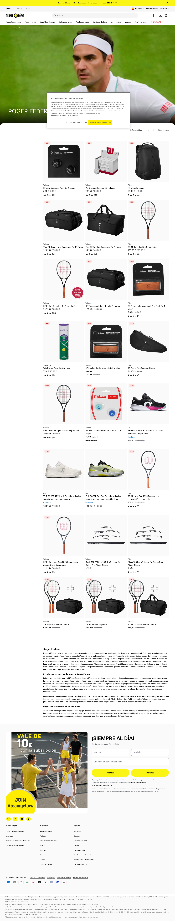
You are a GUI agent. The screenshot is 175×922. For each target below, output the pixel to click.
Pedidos (43, 836)
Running (18, 9)
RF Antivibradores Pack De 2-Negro (59, 188)
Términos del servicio (64, 877)
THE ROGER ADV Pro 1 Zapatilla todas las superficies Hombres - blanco (62, 498)
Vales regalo (164, 8)
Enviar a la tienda (46, 864)
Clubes (42, 859)
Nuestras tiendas (152, 8)
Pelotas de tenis (82, 22)
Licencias (9, 836)
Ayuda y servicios (46, 831)
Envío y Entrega (79, 850)
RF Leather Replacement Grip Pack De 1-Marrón (103, 370)
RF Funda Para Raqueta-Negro (141, 368)
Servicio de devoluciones (48, 841)
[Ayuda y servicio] (155, 15)
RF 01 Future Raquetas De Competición (61, 430)
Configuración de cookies (15, 845)
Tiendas (76, 845)
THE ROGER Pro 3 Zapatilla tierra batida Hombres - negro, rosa (145, 432)
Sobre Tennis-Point (80, 841)
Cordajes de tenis (100, 22)
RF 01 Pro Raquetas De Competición (59, 306)
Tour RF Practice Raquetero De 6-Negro (103, 247)
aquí (67, 113)
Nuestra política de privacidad (102, 785)
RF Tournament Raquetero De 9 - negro (102, 306)
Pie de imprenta (72, 115)
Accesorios (116, 22)
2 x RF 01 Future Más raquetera (142, 624)
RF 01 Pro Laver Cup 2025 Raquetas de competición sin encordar (60, 563)
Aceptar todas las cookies (100, 122)
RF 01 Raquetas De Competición (142, 247)
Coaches (43, 855)
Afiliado (42, 845)
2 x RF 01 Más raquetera (96, 624)
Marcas (128, 22)
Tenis (8, 9)
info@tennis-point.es (138, 782)
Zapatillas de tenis (47, 22)
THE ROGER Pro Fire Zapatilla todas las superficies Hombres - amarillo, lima (103, 498)
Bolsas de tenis (65, 22)
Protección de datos (58, 115)
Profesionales (140, 22)
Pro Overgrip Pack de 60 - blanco (100, 188)
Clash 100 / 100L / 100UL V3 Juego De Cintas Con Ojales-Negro (103, 563)
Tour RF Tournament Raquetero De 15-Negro (63, 247)
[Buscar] (55, 15)
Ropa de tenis (30, 22)
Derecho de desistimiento (15, 831)
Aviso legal (51, 877)
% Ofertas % (156, 22)
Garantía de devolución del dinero (18, 841)
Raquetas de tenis (13, 22)
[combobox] (95, 15)
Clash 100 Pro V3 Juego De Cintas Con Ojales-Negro (145, 563)
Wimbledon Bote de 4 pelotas (56, 368)
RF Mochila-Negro (136, 188)
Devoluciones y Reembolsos (83, 855)
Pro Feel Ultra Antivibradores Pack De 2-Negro (103, 432)
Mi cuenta (77, 831)
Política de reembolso (80, 877)
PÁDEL (28, 9)
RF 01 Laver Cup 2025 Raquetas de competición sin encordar (143, 498)
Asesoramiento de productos (84, 859)
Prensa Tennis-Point (81, 864)
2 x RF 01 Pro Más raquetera (56, 624)
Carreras (43, 850)
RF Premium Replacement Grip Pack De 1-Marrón (147, 307)
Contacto (77, 836)
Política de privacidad (37, 877)
